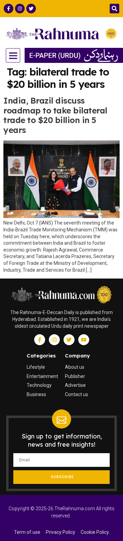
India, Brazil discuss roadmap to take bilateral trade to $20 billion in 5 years (55, 115)
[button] (114, 8)
